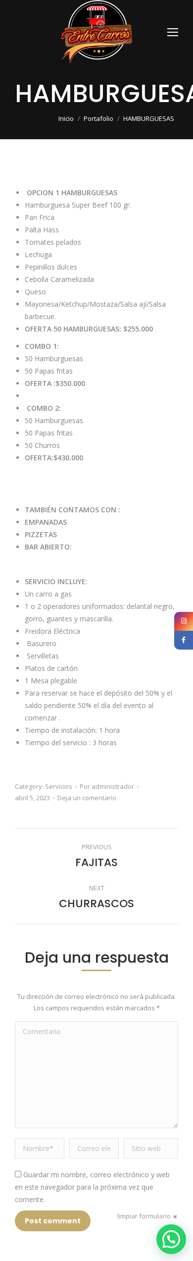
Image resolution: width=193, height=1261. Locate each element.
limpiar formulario (144, 1215)
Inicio (66, 118)
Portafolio (98, 118)
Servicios (58, 786)
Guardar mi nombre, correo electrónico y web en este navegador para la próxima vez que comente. (92, 1187)
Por (107, 786)
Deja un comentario (86, 797)
